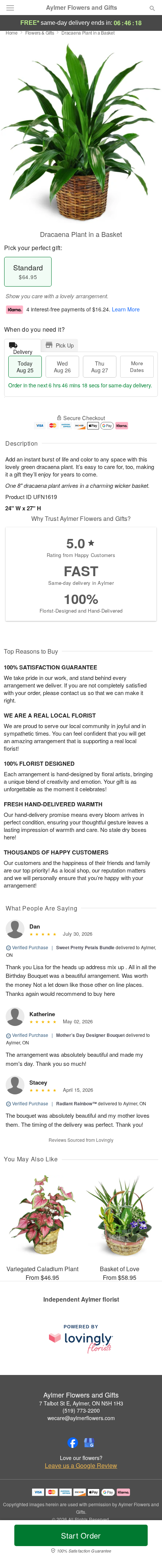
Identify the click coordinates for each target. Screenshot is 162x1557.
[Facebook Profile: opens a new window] (72, 1442)
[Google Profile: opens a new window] (89, 1442)
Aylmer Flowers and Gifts (81, 8)
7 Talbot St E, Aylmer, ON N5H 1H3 (81, 1403)
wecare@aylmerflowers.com (81, 1418)
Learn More (126, 309)
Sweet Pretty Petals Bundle (85, 947)
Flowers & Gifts (39, 32)
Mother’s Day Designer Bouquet (90, 1035)
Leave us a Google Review (81, 1465)
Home (12, 32)
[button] (146, 1540)
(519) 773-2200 (81, 1410)
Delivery (22, 350)
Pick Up (65, 345)
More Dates (137, 366)
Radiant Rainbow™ (76, 1103)
